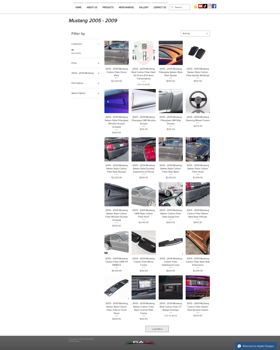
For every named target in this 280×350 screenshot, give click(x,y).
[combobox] (195, 33)
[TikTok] (205, 6)
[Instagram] (209, 6)
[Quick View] (116, 53)
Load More (157, 329)
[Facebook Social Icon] (214, 6)
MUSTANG (76, 53)
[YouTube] (200, 6)
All (72, 50)
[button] (195, 6)
